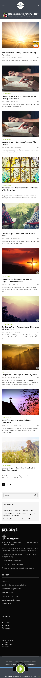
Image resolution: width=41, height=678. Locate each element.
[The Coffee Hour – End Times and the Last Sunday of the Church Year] (20, 170)
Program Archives (7, 592)
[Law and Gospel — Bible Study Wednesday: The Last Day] (20, 124)
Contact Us (5, 581)
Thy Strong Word (7, 324)
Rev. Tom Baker (6, 101)
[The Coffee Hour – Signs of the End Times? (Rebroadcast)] (20, 402)
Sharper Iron (6, 276)
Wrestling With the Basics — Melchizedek (16, 519)
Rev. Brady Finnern (7, 332)
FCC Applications (7, 644)
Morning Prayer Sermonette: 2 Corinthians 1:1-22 (19, 510)
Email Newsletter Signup (10, 596)
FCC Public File (6, 642)
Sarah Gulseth (6, 57)
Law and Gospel (7, 93)
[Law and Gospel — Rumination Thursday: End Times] (20, 216)
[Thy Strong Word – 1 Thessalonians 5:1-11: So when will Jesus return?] (20, 309)
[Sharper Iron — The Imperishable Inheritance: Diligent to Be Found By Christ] (20, 261)
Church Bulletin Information (11, 600)
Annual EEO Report (8, 640)
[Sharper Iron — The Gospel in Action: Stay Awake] (20, 357)
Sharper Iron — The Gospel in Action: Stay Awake (19, 375)
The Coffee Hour (7, 50)
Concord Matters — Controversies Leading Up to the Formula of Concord (19, 515)
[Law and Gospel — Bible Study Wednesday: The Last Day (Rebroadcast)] (20, 79)
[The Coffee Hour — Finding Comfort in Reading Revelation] (20, 35)
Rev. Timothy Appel (7, 284)
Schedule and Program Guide (11, 589)
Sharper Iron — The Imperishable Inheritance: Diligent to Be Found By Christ (18, 280)
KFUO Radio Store (8, 604)
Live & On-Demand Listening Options (14, 585)
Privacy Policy (6, 647)
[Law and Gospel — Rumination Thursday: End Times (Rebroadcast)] (20, 450)
